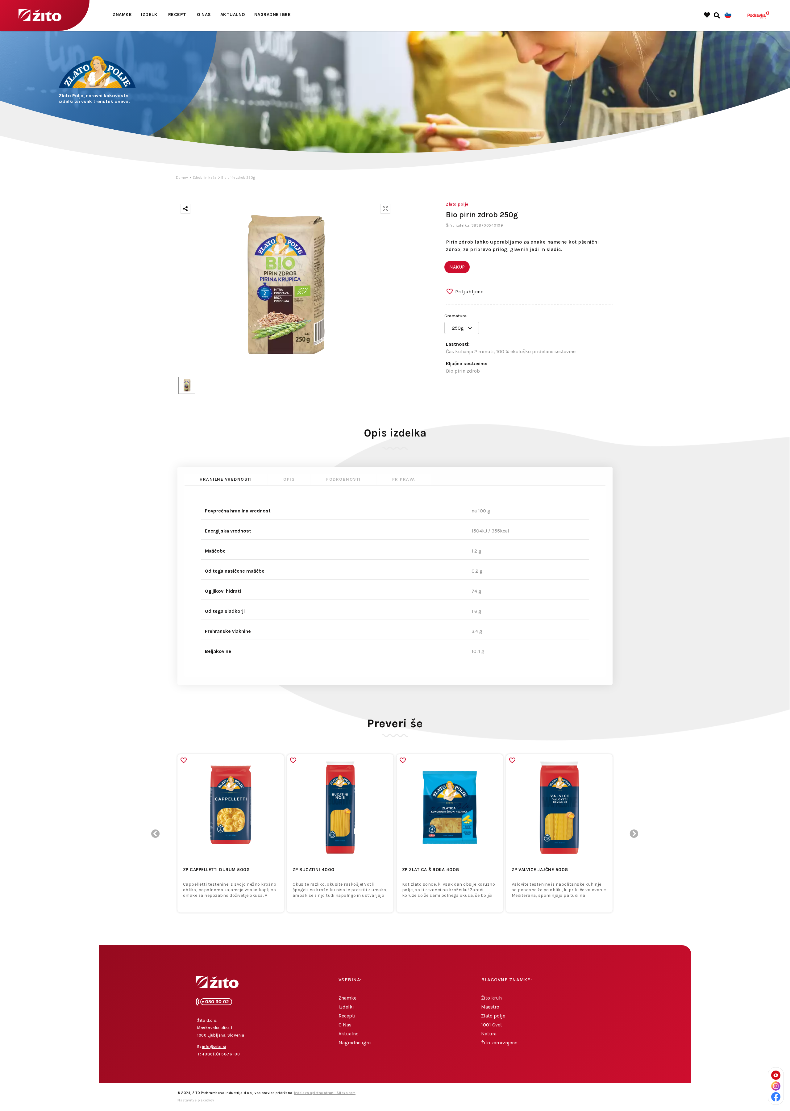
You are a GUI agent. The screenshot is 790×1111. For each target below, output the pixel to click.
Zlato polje (493, 1016)
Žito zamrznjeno (499, 1043)
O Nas (204, 14)
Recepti (178, 14)
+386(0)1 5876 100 (221, 1054)
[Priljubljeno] (183, 760)
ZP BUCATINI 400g (314, 869)
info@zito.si (214, 1046)
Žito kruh (491, 998)
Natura (489, 1034)
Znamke (122, 14)
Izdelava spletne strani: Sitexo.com (325, 1093)
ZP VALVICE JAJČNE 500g (540, 869)
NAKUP (457, 267)
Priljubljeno (469, 291)
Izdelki (150, 14)
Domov (182, 177)
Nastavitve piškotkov (195, 1100)
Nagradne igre (272, 14)
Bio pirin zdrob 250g (238, 177)
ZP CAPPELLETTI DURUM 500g (216, 869)
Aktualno (232, 14)
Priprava (403, 479)
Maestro (490, 1007)
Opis (289, 479)
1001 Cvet (491, 1025)
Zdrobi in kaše (205, 177)
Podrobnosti (343, 479)
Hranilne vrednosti (226, 479)
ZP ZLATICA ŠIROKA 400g (430, 869)
